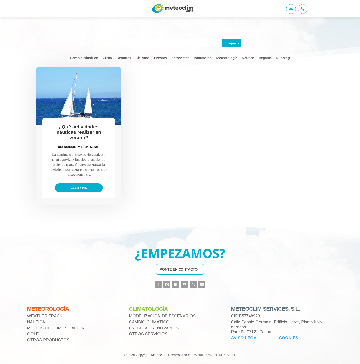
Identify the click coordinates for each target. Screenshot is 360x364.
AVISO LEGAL (245, 337)
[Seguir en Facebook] (158, 284)
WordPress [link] (202, 355)
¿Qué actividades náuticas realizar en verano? (78, 132)
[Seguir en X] (193, 284)
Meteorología (226, 58)
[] (303, 13)
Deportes (123, 58)
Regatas (265, 58)
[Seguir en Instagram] (166, 284)
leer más (79, 188)
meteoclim (72, 147)
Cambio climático (84, 58)
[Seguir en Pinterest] (184, 284)
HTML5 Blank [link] (225, 355)
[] (291, 13)
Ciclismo (142, 58)
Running (283, 58)
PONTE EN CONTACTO (179, 269)
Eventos (160, 58)
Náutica (248, 58)
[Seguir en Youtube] (201, 284)
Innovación (203, 58)
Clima (107, 58)
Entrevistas (180, 58)
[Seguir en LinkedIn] (175, 284)
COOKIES (288, 337)
